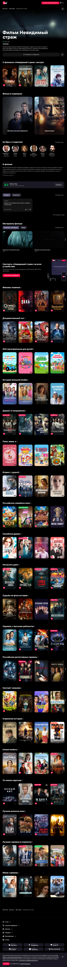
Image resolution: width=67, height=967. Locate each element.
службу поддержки (25, 963)
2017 (6, 41)
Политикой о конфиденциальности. (28, 960)
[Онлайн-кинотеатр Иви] (5, 3)
